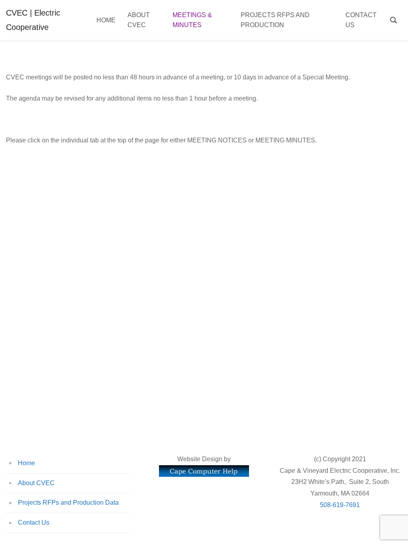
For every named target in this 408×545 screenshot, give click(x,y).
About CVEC (36, 483)
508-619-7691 (340, 505)
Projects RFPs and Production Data (68, 502)
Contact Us (33, 522)
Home (26, 463)
